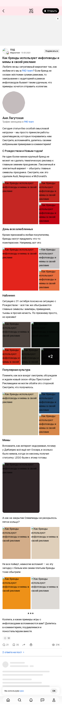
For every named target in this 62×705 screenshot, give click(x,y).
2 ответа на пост (12, 652)
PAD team (27, 70)
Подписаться (51, 51)
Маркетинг (15, 53)
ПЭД (12, 49)
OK (53, 691)
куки (22, 691)
